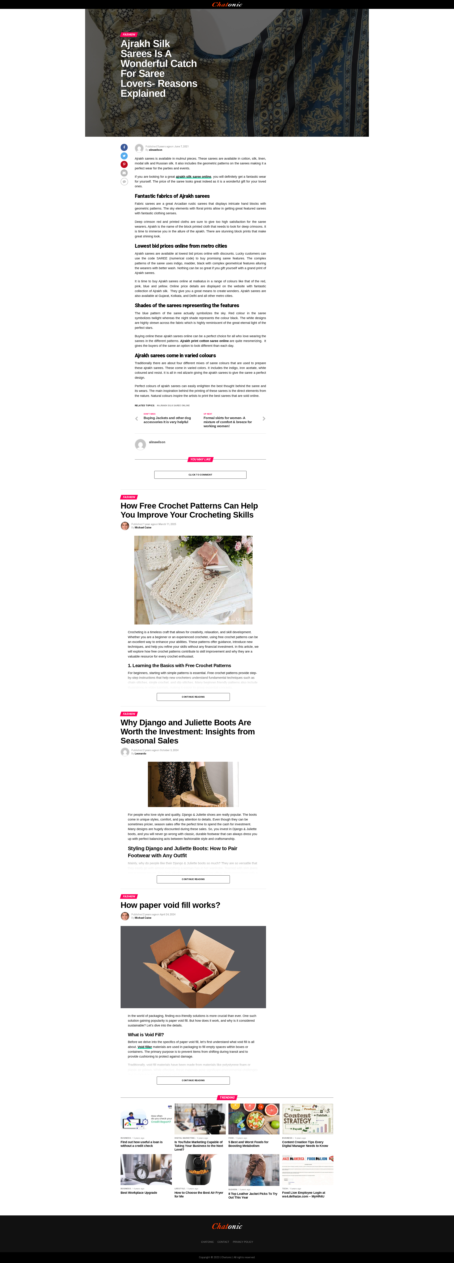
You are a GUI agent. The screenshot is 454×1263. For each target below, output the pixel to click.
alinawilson (155, 149)
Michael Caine (143, 527)
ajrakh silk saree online (174, 405)
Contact (223, 1241)
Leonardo (140, 753)
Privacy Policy (243, 1241)
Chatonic (207, 1241)
